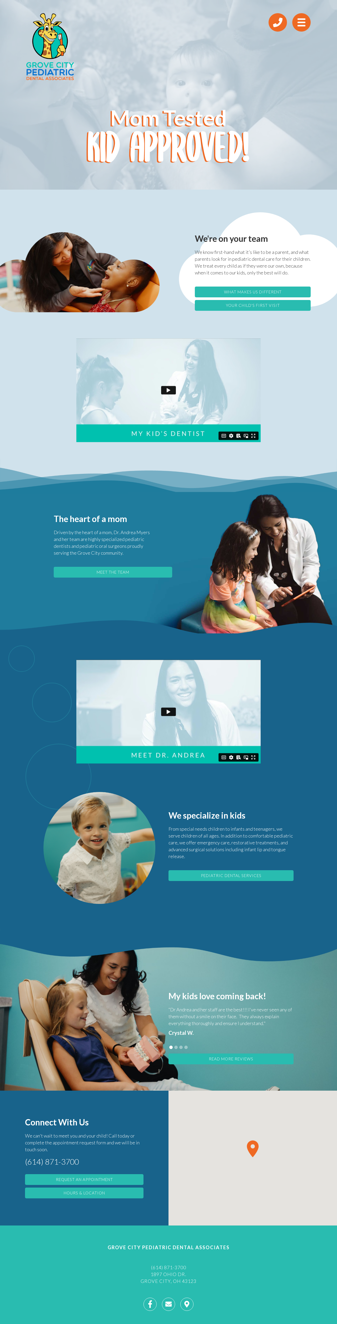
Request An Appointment (84, 1179)
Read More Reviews (231, 1058)
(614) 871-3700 (52, 1161)
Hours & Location (84, 1192)
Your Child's (253, 305)
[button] (171, 1047)
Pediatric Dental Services (231, 875)
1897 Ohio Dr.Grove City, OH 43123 (168, 1277)
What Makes (253, 291)
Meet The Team (113, 572)
